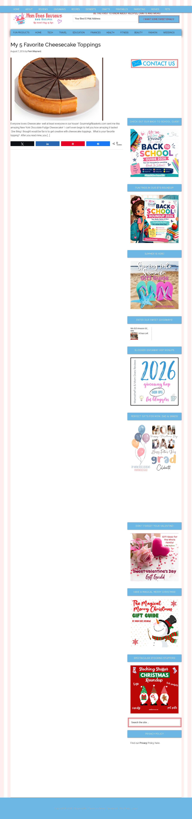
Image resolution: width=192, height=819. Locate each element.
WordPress (124, 808)
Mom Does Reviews (39, 17)
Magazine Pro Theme (84, 808)
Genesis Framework (108, 808)
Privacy (143, 743)
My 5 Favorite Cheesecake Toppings (55, 44)
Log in (135, 808)
